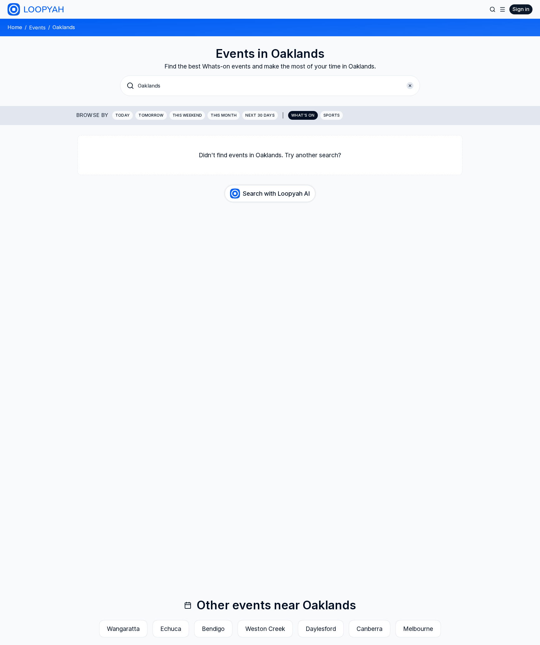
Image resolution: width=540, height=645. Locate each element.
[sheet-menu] (502, 9)
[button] (270, 85)
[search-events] (492, 9)
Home (15, 27)
